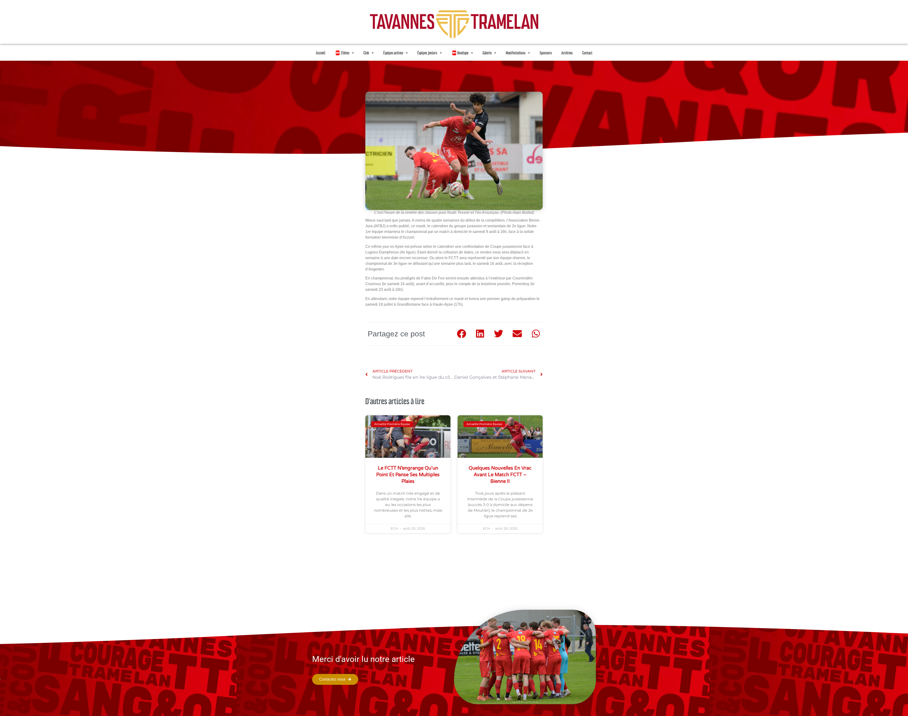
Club (366, 53)
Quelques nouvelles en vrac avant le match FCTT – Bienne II (500, 474)
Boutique (460, 53)
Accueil (320, 53)
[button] (462, 334)
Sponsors (546, 53)
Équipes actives (393, 53)
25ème (342, 53)
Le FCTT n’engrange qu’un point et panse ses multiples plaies (408, 474)
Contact (587, 53)
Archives (567, 53)
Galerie (487, 53)
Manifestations (515, 53)
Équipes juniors (427, 53)
